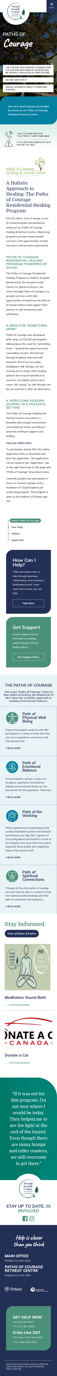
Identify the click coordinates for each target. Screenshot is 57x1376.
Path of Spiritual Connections (33, 876)
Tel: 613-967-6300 (23, 1321)
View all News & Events (21, 933)
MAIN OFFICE (16, 1256)
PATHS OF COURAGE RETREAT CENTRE (24, 1268)
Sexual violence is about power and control (26, 88)
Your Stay (17, 527)
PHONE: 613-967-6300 (18, 1260)
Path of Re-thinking (32, 814)
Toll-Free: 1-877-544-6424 (28, 1337)
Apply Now (17, 540)
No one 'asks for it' (16, 80)
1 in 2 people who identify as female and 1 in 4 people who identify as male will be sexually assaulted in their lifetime (28, 70)
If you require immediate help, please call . (34, 143)
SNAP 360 (17, 1369)
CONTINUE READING (17, 1004)
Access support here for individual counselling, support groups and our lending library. (26, 641)
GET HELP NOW (27, 1317)
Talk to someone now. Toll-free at (33, 134)
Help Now (28, 603)
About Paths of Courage (25, 520)
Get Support (26, 627)
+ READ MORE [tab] (13, 748)
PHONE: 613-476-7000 (18, 1275)
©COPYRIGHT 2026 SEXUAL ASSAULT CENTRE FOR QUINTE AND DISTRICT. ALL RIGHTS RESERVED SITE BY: (27, 1366)
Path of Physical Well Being (34, 717)
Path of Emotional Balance (31, 766)
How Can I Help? (24, 562)
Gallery (15, 533)
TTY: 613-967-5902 (24, 1326)
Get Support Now (28, 657)
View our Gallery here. (19, 442)
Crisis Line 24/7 (26, 1332)
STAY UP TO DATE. (28, 1208)
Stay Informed (25, 924)
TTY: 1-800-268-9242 (25, 1342)
